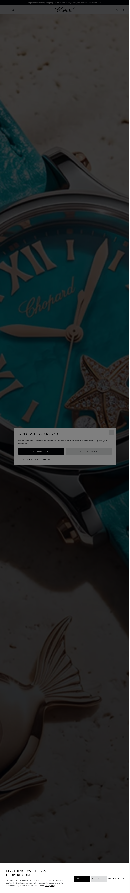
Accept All (81, 879)
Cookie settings (116, 879)
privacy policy (50, 885)
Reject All (98, 879)
